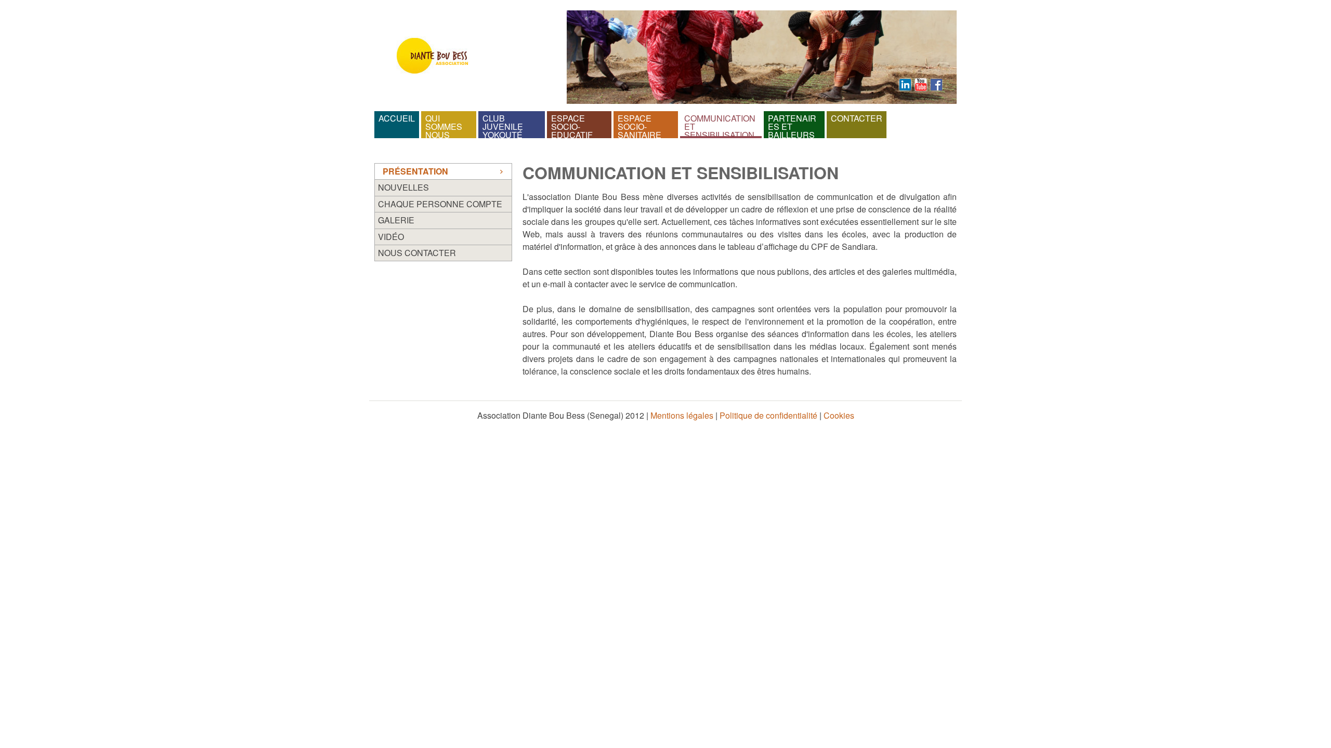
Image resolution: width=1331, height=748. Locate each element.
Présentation (415, 171)
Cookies (839, 415)
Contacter (856, 118)
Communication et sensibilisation (721, 124)
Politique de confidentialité (768, 415)
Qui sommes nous (444, 124)
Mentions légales (681, 415)
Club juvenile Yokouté (503, 124)
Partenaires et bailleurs (792, 124)
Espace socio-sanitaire (639, 124)
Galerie (396, 220)
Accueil (397, 118)
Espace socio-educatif (572, 124)
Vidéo (391, 237)
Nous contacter (417, 253)
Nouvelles (403, 187)
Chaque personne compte (440, 204)
